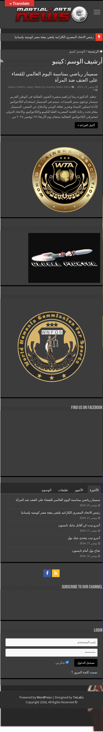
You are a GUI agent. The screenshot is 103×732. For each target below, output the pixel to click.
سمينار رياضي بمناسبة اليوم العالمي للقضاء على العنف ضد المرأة (58, 500)
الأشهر (79, 490)
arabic (12, 87)
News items (63, 87)
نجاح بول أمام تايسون (86, 550)
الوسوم (47, 490)
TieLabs (78, 697)
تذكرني (61, 662)
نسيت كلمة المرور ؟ (84, 672)
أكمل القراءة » (86, 125)
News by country (44, 87)
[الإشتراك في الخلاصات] (1, 61)
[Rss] (56, 573)
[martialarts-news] (51, 13)
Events (21, 87)
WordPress (44, 697)
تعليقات (63, 490)
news (30, 87)
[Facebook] (47, 573)
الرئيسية (94, 51)
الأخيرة (94, 490)
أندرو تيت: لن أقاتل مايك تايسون (79, 525)
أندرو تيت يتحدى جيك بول (84, 538)
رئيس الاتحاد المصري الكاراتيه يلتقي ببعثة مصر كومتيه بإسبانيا (54, 37)
